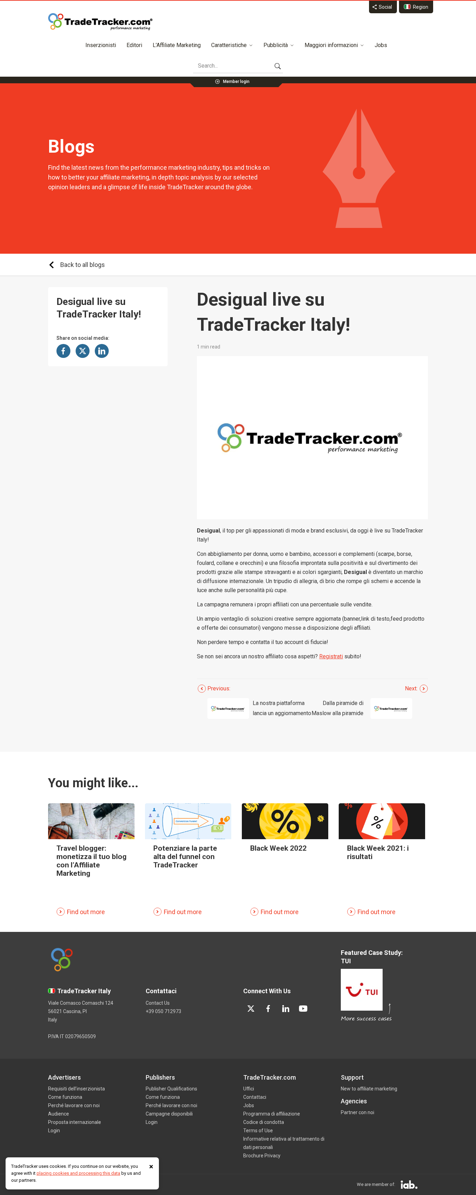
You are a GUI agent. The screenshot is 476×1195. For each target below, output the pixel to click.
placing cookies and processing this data (78, 1173)
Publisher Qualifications (171, 1088)
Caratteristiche (229, 45)
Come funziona (65, 1097)
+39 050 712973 (163, 1011)
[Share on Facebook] (63, 351)
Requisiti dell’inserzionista (76, 1088)
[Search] (277, 66)
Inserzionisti (100, 45)
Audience (58, 1114)
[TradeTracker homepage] (100, 22)
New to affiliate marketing (369, 1088)
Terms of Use (258, 1130)
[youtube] (303, 1008)
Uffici (248, 1088)
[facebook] (268, 1008)
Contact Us (158, 1003)
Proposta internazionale (74, 1122)
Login (54, 1130)
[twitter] (251, 1008)
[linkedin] (286, 1008)
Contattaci (254, 1097)
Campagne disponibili (169, 1114)
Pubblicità (275, 45)
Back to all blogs (82, 264)
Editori (134, 45)
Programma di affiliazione (271, 1114)
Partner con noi (357, 1112)
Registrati (331, 656)
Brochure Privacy (262, 1155)
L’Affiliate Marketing (177, 45)
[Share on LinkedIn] (102, 351)
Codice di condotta (263, 1122)
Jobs (381, 45)
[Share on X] (83, 351)
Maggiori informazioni (331, 45)
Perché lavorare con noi (74, 1105)
